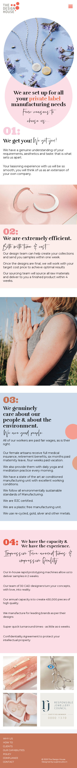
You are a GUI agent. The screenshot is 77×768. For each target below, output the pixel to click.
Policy (7, 754)
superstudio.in (60, 762)
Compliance (10, 758)
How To (8, 742)
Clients (8, 746)
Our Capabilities (13, 750)
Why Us (8, 739)
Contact (8, 762)
